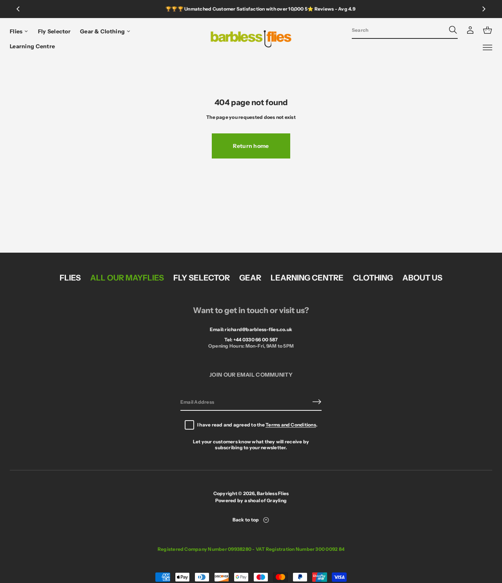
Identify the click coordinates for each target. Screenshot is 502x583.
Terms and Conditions (291, 425)
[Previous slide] (18, 9)
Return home (251, 145)
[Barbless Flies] (251, 38)
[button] (405, 30)
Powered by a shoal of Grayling (251, 500)
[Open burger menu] (487, 47)
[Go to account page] (470, 30)
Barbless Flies (273, 493)
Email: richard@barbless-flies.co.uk (251, 329)
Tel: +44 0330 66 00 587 (251, 340)
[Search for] (453, 30)
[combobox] (398, 30)
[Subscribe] (317, 401)
